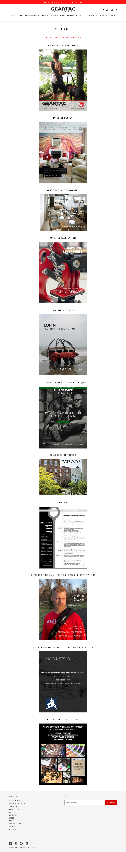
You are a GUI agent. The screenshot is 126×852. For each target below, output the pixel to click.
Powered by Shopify (30, 847)
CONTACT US (14, 809)
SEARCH (12, 821)
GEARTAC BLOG (15, 801)
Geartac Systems (19, 847)
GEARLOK (12, 829)
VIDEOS (12, 826)
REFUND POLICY (15, 824)
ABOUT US (13, 806)
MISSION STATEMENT (17, 804)
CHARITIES (13, 812)
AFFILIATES (13, 815)
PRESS (11, 818)
